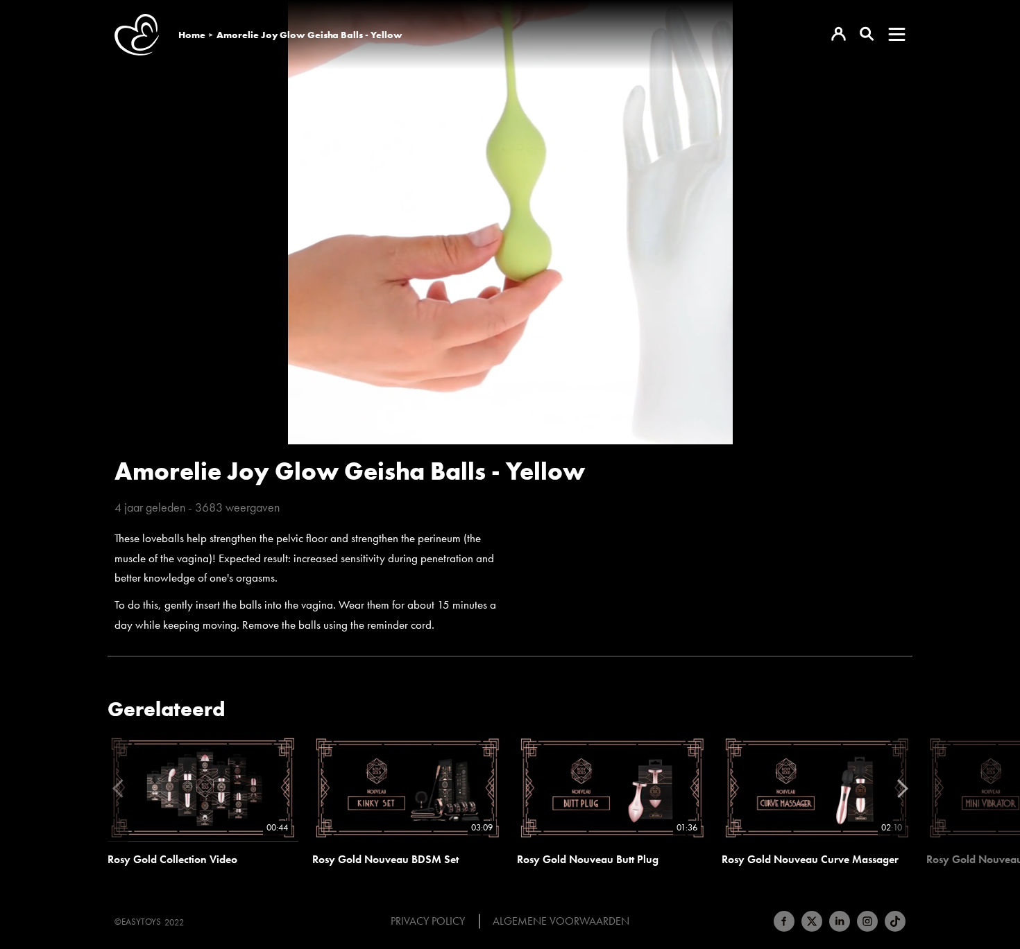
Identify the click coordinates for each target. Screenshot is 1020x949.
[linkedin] (839, 921)
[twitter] (811, 921)
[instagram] (867, 921)
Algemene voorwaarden (561, 921)
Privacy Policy (428, 921)
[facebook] (784, 921)
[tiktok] (895, 921)
